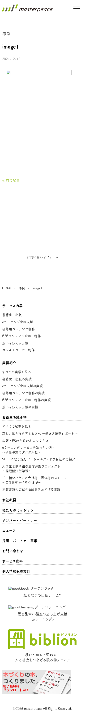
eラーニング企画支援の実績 (22, 386)
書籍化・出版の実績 (17, 379)
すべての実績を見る (16, 372)
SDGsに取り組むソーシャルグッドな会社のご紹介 (38, 459)
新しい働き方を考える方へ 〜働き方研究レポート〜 (39, 433)
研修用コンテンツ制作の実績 (23, 393)
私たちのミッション (18, 510)
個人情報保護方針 (16, 571)
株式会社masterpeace (27, 8)
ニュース (9, 530)
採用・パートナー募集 (19, 541)
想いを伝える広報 (15, 343)
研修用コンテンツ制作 (18, 329)
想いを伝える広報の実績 (20, 407)
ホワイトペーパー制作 (18, 350)
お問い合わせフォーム (42, 257)
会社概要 (9, 500)
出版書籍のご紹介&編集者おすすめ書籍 (31, 489)
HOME (6, 288)
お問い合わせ (12, 551)
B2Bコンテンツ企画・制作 (21, 336)
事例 (22, 288)
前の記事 (13, 180)
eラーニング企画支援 (17, 322)
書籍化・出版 (12, 315)
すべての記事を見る (16, 426)
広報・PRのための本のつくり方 (25, 440)
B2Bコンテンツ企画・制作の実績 (26, 400)
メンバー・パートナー (19, 520)
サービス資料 (12, 561)
